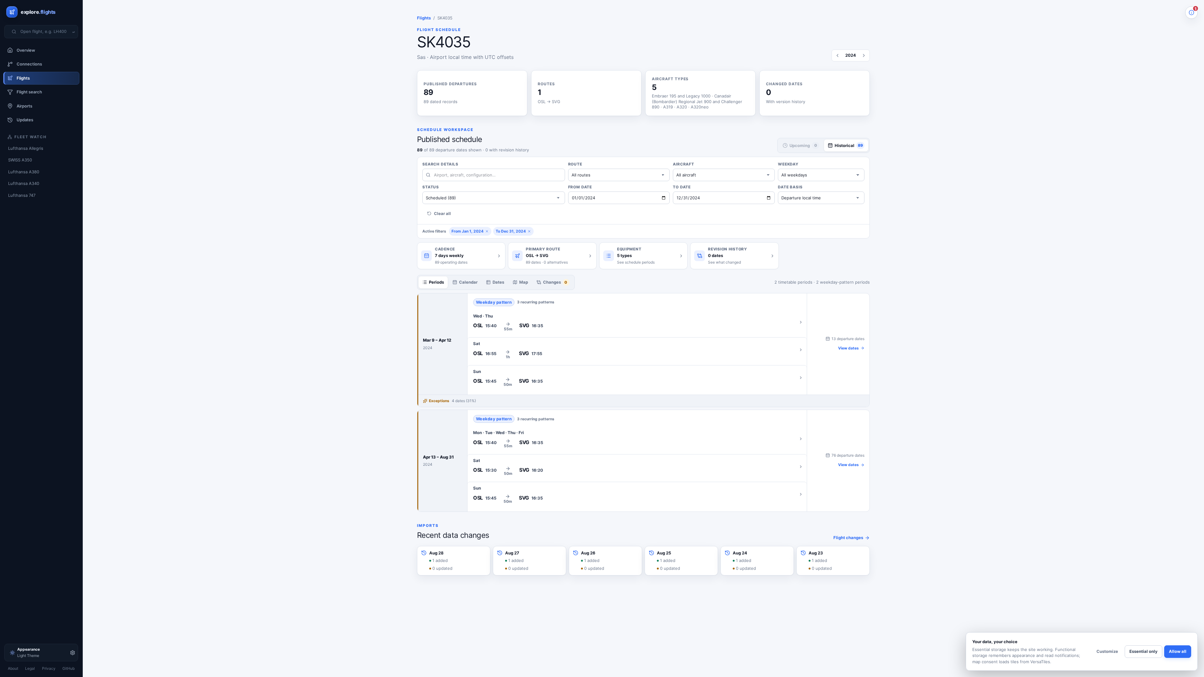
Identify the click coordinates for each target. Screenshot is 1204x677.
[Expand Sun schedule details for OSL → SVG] (637, 377)
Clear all (442, 213)
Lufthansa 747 (21, 195)
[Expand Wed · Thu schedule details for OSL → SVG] (637, 322)
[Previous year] (837, 55)
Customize (1107, 651)
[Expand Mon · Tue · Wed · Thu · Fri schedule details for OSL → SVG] (637, 439)
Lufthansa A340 (23, 183)
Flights (424, 17)
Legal (30, 668)
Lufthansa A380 (23, 171)
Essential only (1143, 651)
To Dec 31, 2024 (511, 231)
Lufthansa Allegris (25, 148)
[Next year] (864, 55)
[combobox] (45, 31)
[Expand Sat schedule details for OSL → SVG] (637, 350)
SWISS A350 (20, 159)
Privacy (48, 668)
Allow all (1177, 651)
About (13, 668)
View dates (848, 348)
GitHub (68, 668)
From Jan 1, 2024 (467, 231)
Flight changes (848, 537)
